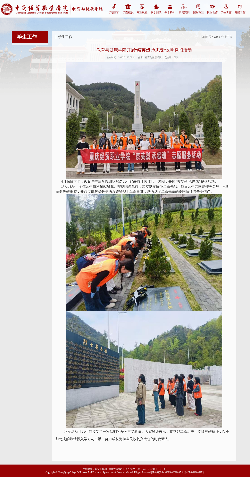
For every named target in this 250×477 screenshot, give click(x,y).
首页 (216, 37)
